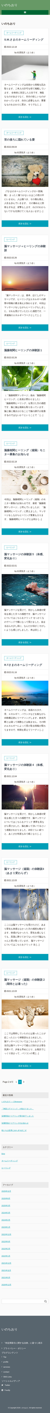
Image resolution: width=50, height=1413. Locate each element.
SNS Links (7, 1377)
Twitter (7, 1385)
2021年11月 (6, 1270)
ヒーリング (6, 1168)
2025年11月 (6, 1191)
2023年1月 (6, 1227)
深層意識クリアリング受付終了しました (18, 1116)
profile (5, 1362)
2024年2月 (6, 1220)
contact (6, 1372)
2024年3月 (6, 1213)
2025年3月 (6, 1206)
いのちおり (10, 5)
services (6, 1367)
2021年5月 (6, 1278)
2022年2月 (6, 1249)
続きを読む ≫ (25, 117)
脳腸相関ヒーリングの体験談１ (23, 350)
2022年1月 (6, 1256)
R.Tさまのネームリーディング (23, 664)
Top (4, 1357)
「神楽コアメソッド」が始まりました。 (18, 1109)
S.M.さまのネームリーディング (23, 39)
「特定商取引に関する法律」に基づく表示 (22, 1343)
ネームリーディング (10, 1161)
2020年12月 (6, 1285)
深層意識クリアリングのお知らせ (15, 1123)
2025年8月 (6, 1198)
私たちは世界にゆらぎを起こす (14, 1130)
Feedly (7, 1390)
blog (3, 1154)
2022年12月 (6, 1234)
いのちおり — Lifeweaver (12, 1102)
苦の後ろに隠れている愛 (19, 139)
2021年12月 (6, 1263)
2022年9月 (6, 1242)
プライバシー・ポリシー (14, 1348)
